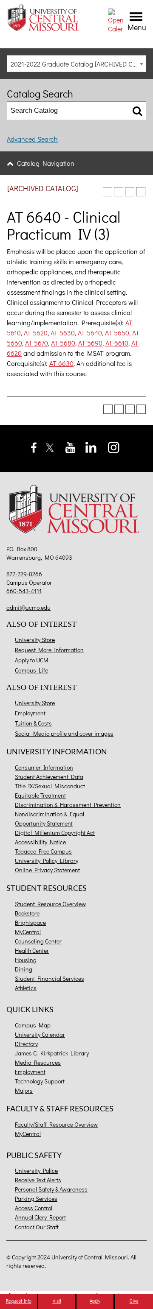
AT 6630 (61, 363)
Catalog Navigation (45, 163)
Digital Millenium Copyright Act (55, 833)
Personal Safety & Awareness (51, 1189)
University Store (35, 640)
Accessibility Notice (40, 842)
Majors (24, 1090)
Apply (95, 1301)
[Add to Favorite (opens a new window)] (107, 191)
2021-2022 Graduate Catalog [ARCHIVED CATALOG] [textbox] (78, 63)
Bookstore (27, 913)
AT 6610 (116, 342)
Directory (26, 1044)
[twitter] (50, 446)
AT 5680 (63, 342)
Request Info (18, 1301)
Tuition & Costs (33, 723)
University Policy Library (46, 861)
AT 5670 (36, 342)
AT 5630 (63, 332)
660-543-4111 (24, 591)
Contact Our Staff (37, 1227)
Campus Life (31, 670)
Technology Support (40, 1081)
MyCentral (28, 932)
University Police (36, 1171)
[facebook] (34, 446)
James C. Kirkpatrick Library (52, 1053)
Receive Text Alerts (38, 1180)
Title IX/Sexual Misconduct (50, 786)
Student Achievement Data (49, 777)
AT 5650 (117, 332)
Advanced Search (32, 138)
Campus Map (33, 1025)
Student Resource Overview (50, 904)
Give (134, 1301)
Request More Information (49, 650)
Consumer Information (44, 767)
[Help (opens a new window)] (140, 191)
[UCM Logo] (76, 510)
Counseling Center (38, 941)
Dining (23, 969)
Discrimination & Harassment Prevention (68, 805)
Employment (30, 713)
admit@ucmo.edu (28, 607)
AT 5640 (90, 332)
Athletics (26, 988)
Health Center (32, 950)
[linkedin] (90, 446)
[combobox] (76, 63)
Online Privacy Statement (47, 870)
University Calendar (40, 1034)
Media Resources (38, 1062)
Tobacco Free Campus (43, 851)
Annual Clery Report (40, 1217)
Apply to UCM (31, 660)
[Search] (137, 110)
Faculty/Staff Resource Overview (56, 1124)
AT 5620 (36, 332)
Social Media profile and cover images (64, 733)
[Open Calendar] (115, 19)
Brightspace (30, 922)
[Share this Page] (118, 191)
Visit (57, 1301)
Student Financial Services (49, 978)
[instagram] (113, 446)
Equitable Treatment (40, 795)
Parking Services (36, 1199)
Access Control (33, 1208)
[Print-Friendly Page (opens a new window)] (129, 191)
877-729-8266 (24, 574)
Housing (26, 960)
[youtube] (70, 446)
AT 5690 (90, 342)
